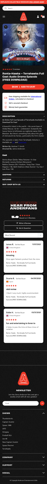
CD (13, 142)
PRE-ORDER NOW (32, 2)
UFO (4, 428)
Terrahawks (6, 449)
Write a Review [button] (25, 223)
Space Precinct (8, 445)
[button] (3, 16)
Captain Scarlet (8, 422)
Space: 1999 (6, 425)
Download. (22, 142)
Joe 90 (4, 438)
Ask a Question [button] (25, 228)
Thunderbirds (7, 418)
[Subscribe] (42, 403)
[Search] (5, 8)
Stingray (5, 432)
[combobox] (23, 8)
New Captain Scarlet (10, 442)
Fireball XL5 (6, 435)
